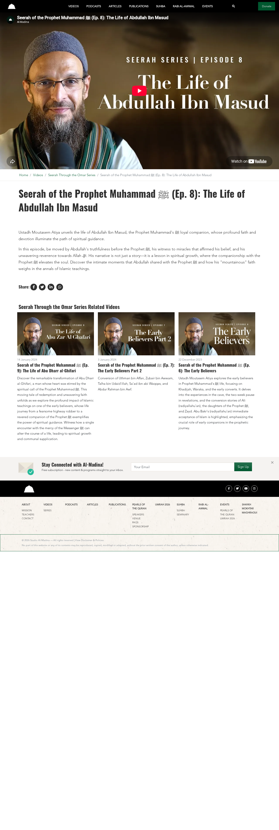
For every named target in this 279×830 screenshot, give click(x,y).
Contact (27, 518)
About (26, 504)
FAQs (135, 522)
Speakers (138, 514)
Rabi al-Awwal (184, 6)
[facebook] (229, 488)
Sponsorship (140, 526)
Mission (27, 510)
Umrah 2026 (162, 504)
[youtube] (246, 488)
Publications (138, 6)
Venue (136, 518)
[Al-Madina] (11, 6)
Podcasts (93, 6)
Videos (73, 6)
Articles (115, 6)
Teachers (28, 514)
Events (207, 6)
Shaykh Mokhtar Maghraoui (249, 508)
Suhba (160, 6)
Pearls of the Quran (139, 506)
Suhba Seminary (183, 512)
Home (23, 175)
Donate (266, 6)
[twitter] (237, 488)
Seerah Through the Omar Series (71, 175)
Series (47, 510)
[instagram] (254, 488)
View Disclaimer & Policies (89, 540)
